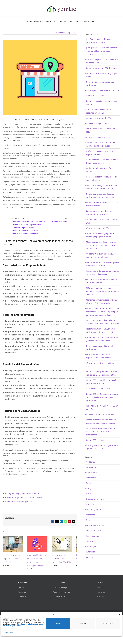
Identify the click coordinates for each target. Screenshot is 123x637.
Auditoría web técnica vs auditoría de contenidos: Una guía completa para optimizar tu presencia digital (102, 311)
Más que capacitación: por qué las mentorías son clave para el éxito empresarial (101, 245)
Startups (90, 541)
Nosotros (22, 589)
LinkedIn (90, 504)
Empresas (90, 483)
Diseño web (91, 472)
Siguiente (71, 32)
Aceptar (58, 623)
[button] (119, 615)
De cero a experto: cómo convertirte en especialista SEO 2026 (65, 560)
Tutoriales (90, 551)
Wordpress (91, 557)
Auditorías (90, 462)
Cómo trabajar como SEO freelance (101, 68)
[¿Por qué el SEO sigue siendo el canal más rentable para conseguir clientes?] (40, 537)
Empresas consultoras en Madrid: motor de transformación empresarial (101, 431)
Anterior (61, 32)
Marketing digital (93, 509)
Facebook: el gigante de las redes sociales (23, 497)
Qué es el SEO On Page (96, 95)
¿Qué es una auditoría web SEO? (100, 414)
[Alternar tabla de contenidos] (64, 218)
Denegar (83, 623)
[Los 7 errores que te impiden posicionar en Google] (14, 537)
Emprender (91, 477)
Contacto (22, 598)
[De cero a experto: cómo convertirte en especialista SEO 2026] (66, 537)
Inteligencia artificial (95, 499)
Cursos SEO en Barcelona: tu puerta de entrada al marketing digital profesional (102, 397)
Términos (22, 593)
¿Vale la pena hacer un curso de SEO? (102, 90)
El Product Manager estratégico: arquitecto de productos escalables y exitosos (102, 291)
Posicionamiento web (95, 525)
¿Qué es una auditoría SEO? (98, 228)
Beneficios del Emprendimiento (26, 230)
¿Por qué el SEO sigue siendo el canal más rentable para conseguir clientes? (102, 50)
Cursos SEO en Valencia (96, 440)
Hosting (89, 493)
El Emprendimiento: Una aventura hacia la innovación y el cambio (40, 222)
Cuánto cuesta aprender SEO (99, 118)
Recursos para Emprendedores (25, 233)
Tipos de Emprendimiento (23, 227)
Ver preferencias (108, 623)
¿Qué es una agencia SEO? (97, 123)
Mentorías (90, 514)
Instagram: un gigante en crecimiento (22, 493)
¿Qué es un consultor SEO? (98, 137)
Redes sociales (92, 536)
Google (89, 488)
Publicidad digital (93, 530)
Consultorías (91, 467)
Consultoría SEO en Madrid (98, 388)
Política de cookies (8, 632)
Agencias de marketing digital (18, 501)
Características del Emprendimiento (27, 225)
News (88, 520)
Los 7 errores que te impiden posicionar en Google (13, 560)
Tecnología (91, 546)
